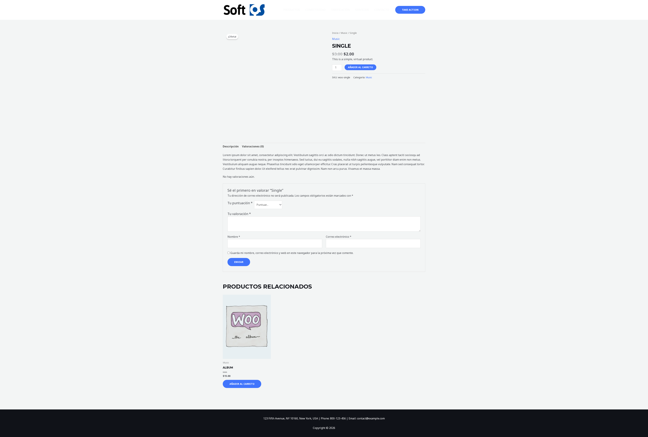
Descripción (231, 146)
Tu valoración (239, 213)
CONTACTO (381, 10)
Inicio (335, 32)
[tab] (231, 146)
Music (344, 32)
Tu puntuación (240, 203)
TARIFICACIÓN (340, 10)
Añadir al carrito (360, 67)
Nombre (233, 237)
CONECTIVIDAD (315, 10)
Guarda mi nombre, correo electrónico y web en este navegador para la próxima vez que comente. (291, 253)
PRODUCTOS (291, 10)
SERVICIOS (362, 10)
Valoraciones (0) (253, 146)
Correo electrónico (338, 237)
